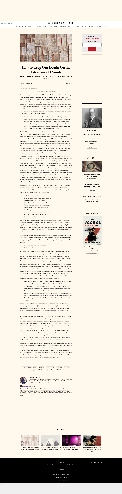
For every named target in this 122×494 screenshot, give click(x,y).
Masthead (61, 469)
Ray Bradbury (42, 369)
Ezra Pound (66, 367)
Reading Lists (71, 26)
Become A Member (53, 26)
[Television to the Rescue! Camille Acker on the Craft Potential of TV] (71, 444)
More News (92, 147)
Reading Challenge (82, 26)
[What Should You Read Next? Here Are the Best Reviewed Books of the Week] (92, 444)
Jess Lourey (92, 190)
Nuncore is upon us (92, 138)
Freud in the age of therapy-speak (92, 134)
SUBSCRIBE (92, 49)
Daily (92, 130)
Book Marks (92, 26)
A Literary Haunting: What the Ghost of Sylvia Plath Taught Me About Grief (51, 448)
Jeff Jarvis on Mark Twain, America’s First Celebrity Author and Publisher (30, 448)
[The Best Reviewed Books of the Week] (92, 231)
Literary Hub (61, 23)
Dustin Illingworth (26, 83)
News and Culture (41, 26)
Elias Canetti (59, 367)
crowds (34, 367)
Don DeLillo (41, 367)
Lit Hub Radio (63, 26)
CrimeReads (100, 26)
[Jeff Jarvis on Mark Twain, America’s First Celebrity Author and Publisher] (30, 444)
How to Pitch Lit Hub (61, 477)
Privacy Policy (61, 483)
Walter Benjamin (60, 369)
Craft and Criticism (18, 26)
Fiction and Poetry (30, 26)
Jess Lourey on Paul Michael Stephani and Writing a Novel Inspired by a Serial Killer (92, 186)
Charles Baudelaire (27, 367)
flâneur (35, 369)
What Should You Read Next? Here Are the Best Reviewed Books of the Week (92, 449)
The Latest (61, 430)
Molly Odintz (92, 203)
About (61, 472)
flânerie (29, 369)
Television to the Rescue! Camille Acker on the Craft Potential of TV (71, 448)
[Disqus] (46, 401)
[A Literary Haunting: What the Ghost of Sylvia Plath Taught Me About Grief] (50, 444)
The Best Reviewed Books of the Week (93, 247)
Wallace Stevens (51, 369)
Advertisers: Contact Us (61, 480)
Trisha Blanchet (93, 178)
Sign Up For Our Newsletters (61, 474)
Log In (107, 26)
